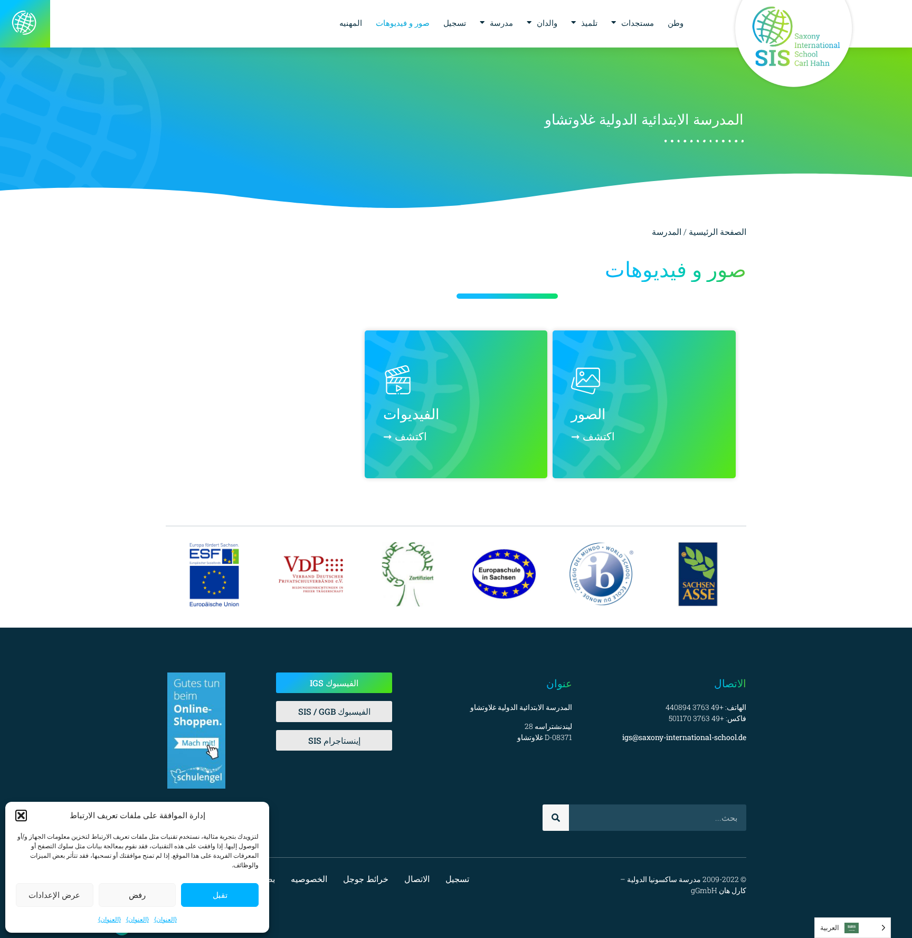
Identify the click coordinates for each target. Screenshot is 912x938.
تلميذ (589, 22)
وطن (675, 22)
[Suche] (556, 817)
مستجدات (637, 22)
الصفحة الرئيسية (717, 231)
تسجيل (454, 22)
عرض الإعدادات (54, 895)
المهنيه (350, 22)
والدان (547, 22)
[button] (21, 815)
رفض (137, 895)
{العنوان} (165, 919)
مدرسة (501, 22)
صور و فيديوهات (403, 22)
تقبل (220, 895)
